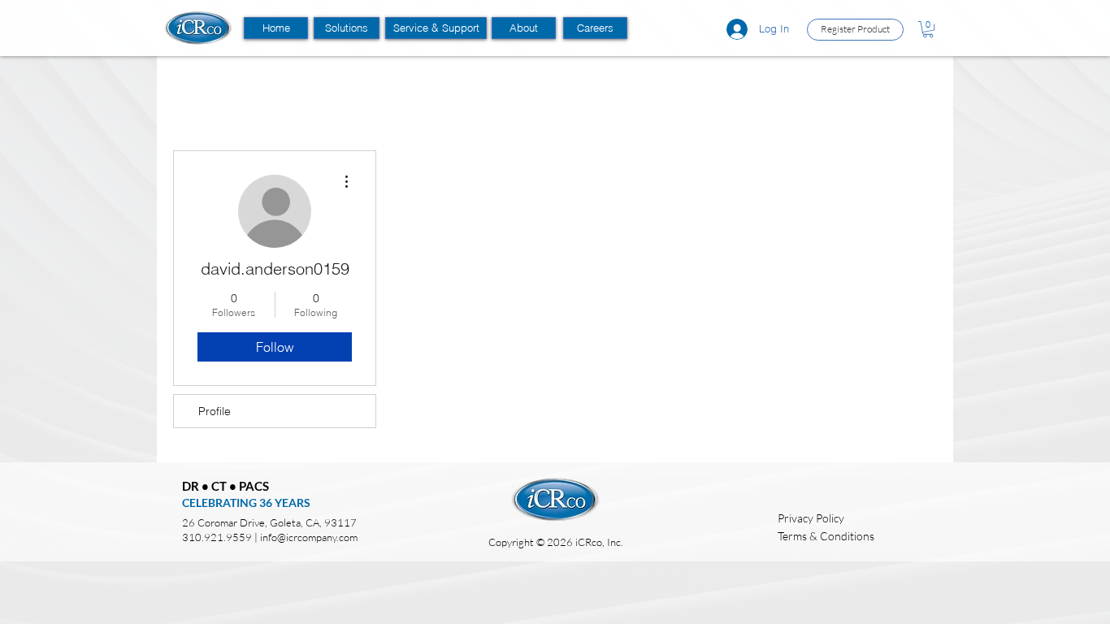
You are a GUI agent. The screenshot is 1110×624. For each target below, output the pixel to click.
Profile (214, 411)
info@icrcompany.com (309, 537)
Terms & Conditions (826, 536)
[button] (346, 28)
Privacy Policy (811, 518)
